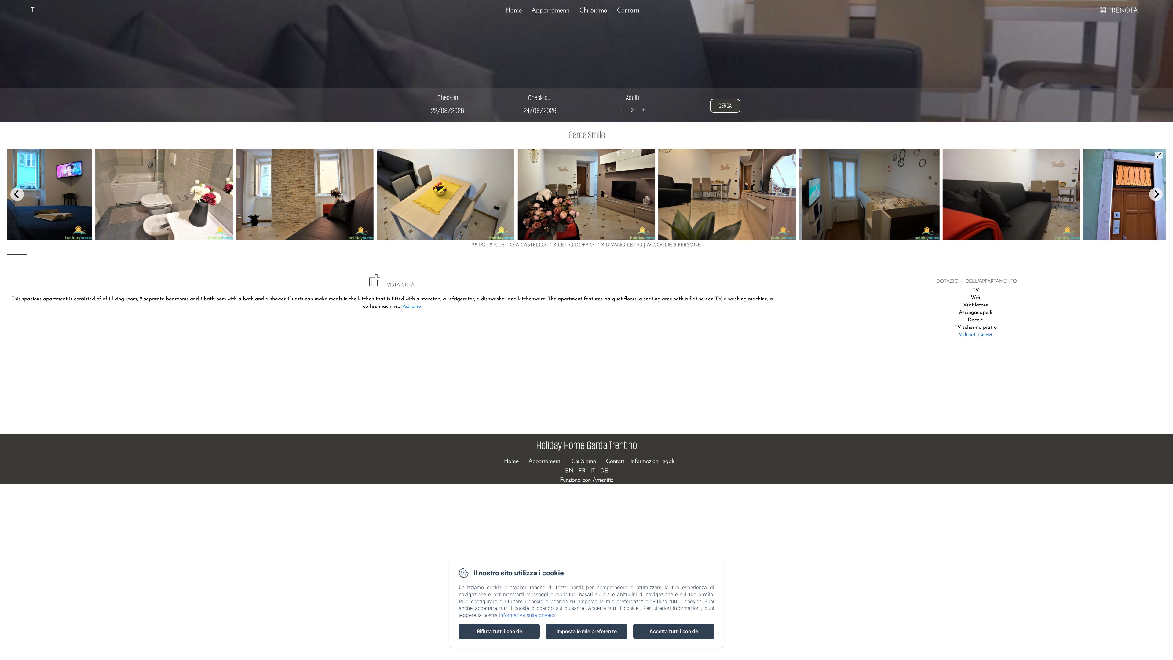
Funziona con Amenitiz (586, 480)
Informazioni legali (652, 461)
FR (582, 471)
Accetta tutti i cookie (673, 631)
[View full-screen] (1159, 155)
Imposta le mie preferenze (587, 631)
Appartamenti (551, 10)
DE (604, 471)
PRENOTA (1123, 10)
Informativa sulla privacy (527, 615)
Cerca (725, 105)
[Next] (1156, 194)
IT (592, 471)
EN (569, 471)
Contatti (628, 10)
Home (514, 10)
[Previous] (17, 194)
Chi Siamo (593, 10)
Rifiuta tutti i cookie (499, 631)
